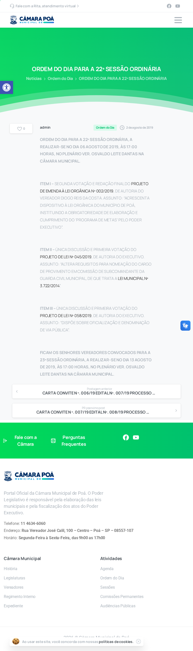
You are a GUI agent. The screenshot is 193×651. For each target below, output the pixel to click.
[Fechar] (138, 641)
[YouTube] (177, 6)
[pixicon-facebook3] (126, 437)
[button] (6, 87)
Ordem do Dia (60, 78)
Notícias (34, 78)
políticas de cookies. (116, 641)
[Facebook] (169, 6)
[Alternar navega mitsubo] (178, 20)
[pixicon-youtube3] (136, 437)
